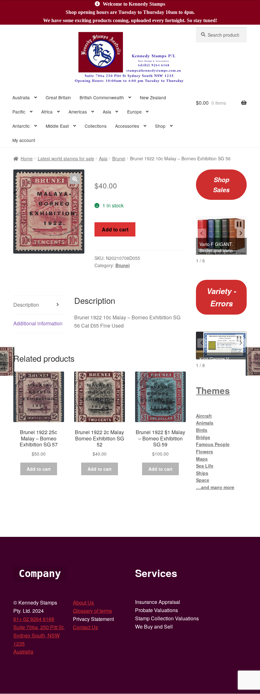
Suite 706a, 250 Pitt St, (39, 627)
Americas (77, 111)
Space (202, 480)
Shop (160, 126)
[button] (75, 179)
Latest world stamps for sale (66, 158)
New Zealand (153, 97)
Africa (47, 111)
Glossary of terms (92, 610)
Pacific (18, 111)
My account (23, 140)
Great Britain (58, 97)
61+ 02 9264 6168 (33, 619)
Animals (204, 423)
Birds (201, 430)
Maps (202, 459)
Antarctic (21, 126)
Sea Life (204, 466)
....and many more (215, 487)
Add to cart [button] (39, 469)
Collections (96, 126)
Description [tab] (26, 304)
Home (27, 158)
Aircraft (204, 416)
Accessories (127, 126)
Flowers (204, 451)
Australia (21, 97)
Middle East (57, 126)
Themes (213, 390)
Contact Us (85, 627)
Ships (202, 473)
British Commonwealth (102, 97)
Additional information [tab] (37, 323)
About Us (83, 602)
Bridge (203, 437)
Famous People (213, 444)
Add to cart (115, 229)
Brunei (118, 158)
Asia (107, 111)
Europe (134, 111)
